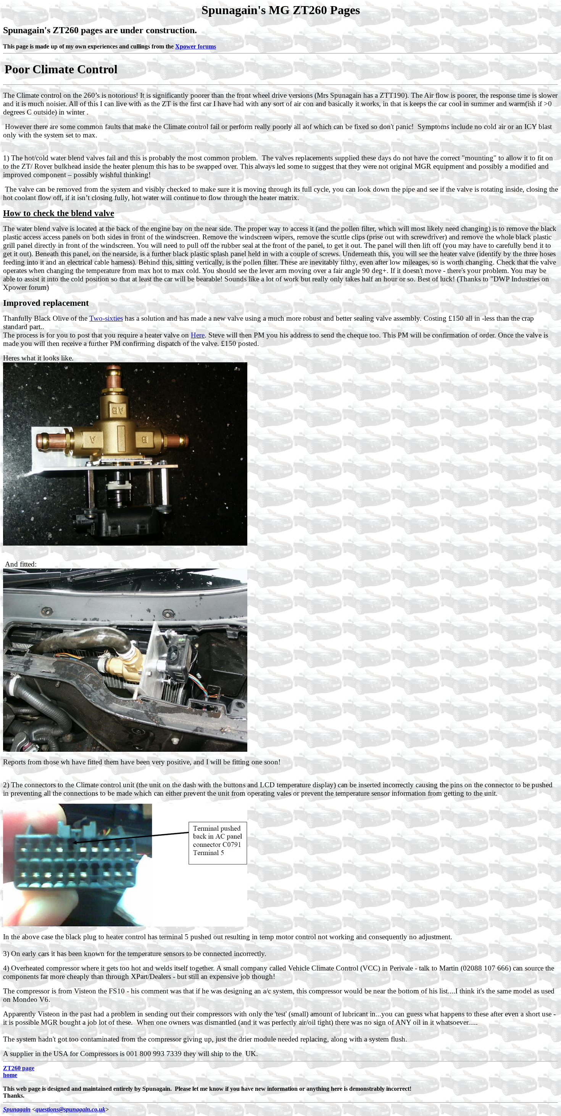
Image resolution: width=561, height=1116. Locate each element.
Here (198, 335)
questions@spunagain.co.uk (70, 1109)
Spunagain (17, 1109)
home (10, 1075)
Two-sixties (106, 318)
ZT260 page (18, 1068)
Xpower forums (195, 46)
